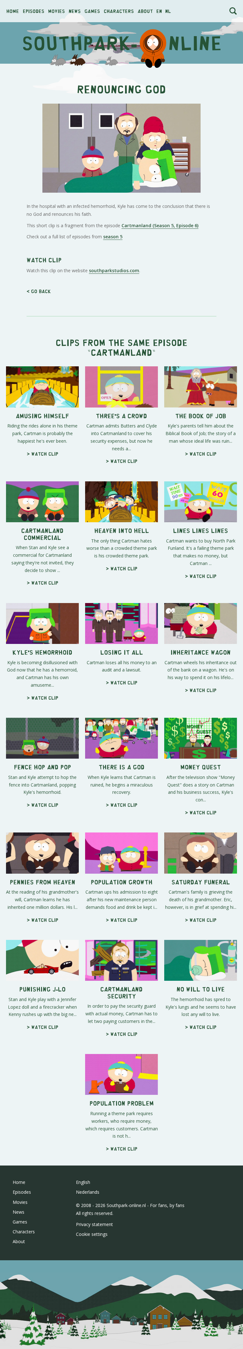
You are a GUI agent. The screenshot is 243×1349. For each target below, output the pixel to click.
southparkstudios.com (114, 270)
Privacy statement (94, 1224)
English (83, 1182)
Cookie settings (92, 1234)
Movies (56, 11)
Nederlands (87, 1192)
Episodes (33, 11)
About (145, 11)
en (159, 11)
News (75, 11)
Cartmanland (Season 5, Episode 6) (160, 225)
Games (92, 11)
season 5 (112, 237)
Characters (119, 11)
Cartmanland (121, 352)
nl (168, 11)
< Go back (39, 291)
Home (12, 11)
